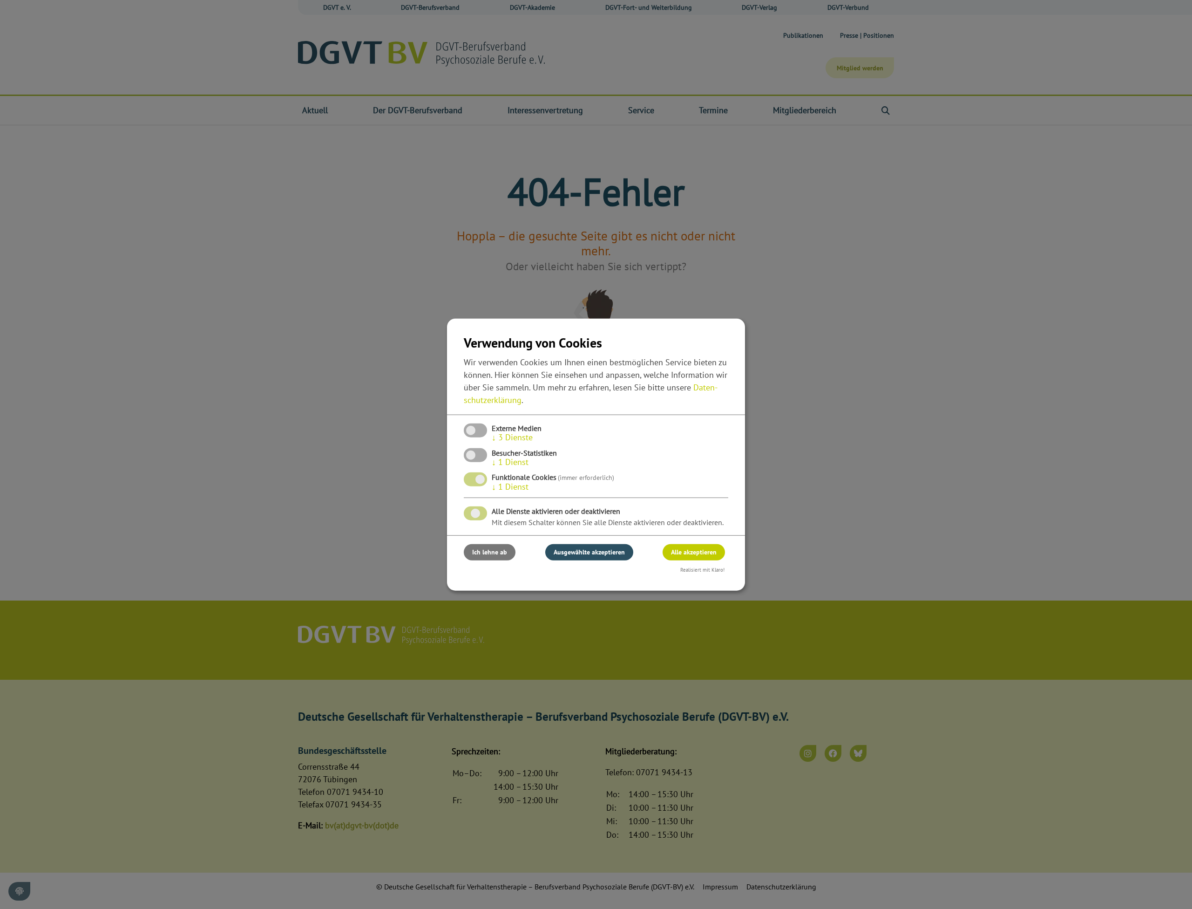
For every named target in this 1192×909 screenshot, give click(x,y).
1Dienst (510, 462)
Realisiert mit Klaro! (702, 570)
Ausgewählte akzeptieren (589, 552)
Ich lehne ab (489, 552)
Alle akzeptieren (694, 552)
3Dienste (512, 437)
